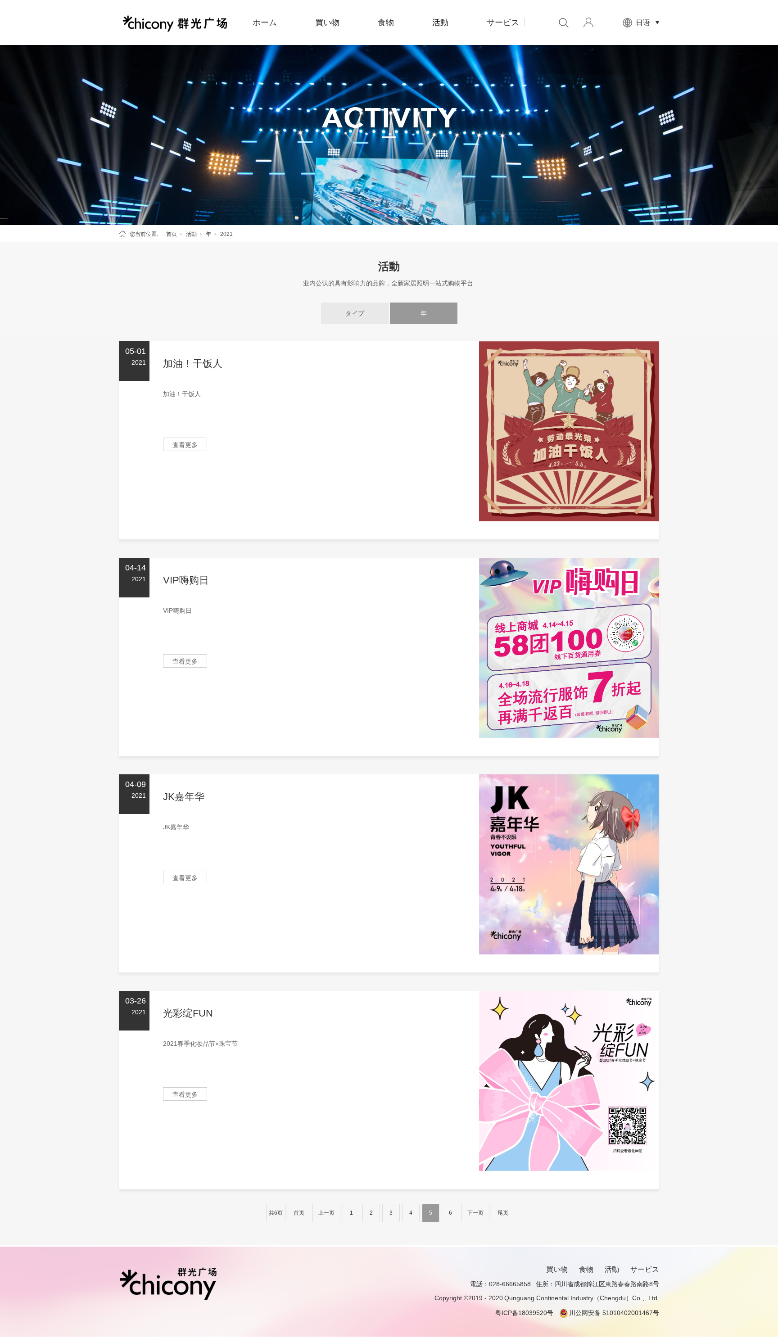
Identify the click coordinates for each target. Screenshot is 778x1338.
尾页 (503, 1213)
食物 (386, 22)
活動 (440, 22)
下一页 (475, 1213)
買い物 (327, 22)
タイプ (354, 313)
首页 (171, 234)
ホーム (265, 22)
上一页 (326, 1213)
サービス (503, 22)
